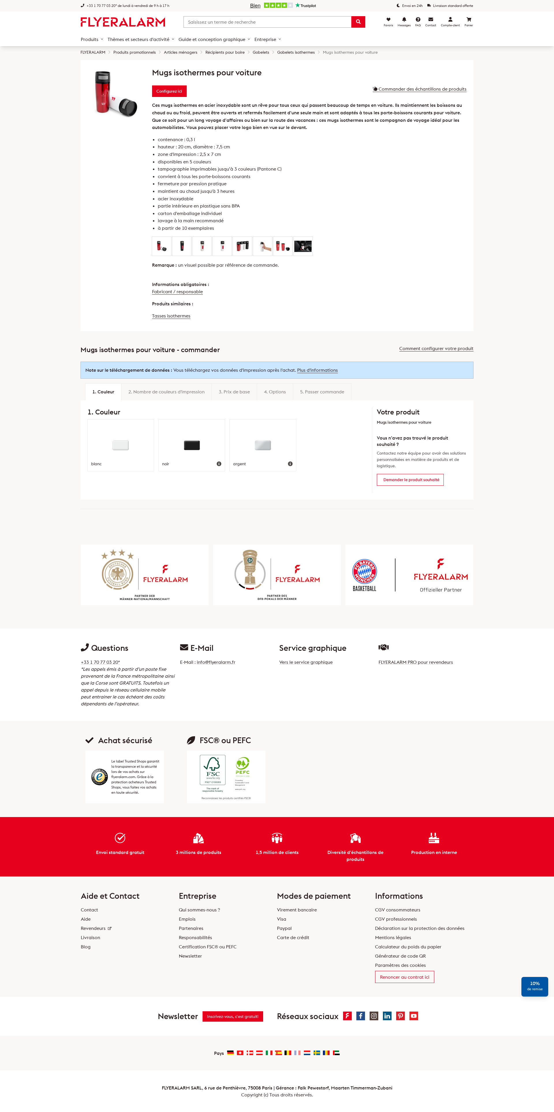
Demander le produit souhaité (411, 479)
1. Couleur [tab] (103, 392)
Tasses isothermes (171, 316)
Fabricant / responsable (177, 291)
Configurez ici (169, 91)
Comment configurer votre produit (436, 348)
